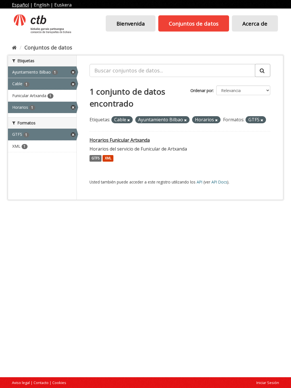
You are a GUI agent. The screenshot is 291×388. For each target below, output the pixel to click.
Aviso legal (21, 382)
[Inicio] (14, 47)
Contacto (41, 382)
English (41, 5)
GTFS (95, 158)
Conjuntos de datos (194, 23)
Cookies (59, 382)
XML (108, 158)
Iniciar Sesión (267, 382)
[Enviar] (262, 70)
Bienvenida (131, 23)
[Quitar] (128, 120)
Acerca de (254, 23)
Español (20, 5)
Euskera (63, 5)
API (199, 182)
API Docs (219, 182)
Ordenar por (201, 90)
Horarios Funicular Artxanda (120, 140)
